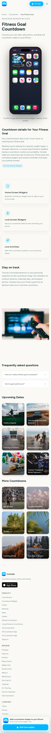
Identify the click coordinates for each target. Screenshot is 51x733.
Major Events (7, 661)
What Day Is (6, 677)
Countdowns (7, 597)
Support (5, 639)
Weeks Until (6, 665)
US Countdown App (9, 636)
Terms (4, 706)
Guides (4, 616)
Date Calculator (8, 696)
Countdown (13, 14)
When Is (5, 673)
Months (5, 658)
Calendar (5, 684)
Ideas (4, 613)
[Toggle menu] (47, 4)
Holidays (5, 650)
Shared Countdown (9, 620)
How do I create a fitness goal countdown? (21, 375)
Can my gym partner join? (15, 384)
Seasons (5, 654)
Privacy (4, 710)
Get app (37, 4)
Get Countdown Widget (12, 166)
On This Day (6, 688)
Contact (5, 714)
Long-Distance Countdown (12, 624)
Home (4, 14)
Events (4, 605)
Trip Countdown (8, 628)
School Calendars (8, 692)
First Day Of (6, 680)
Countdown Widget (9, 601)
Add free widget (27, 727)
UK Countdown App (9, 632)
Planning (5, 609)
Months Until (7, 669)
